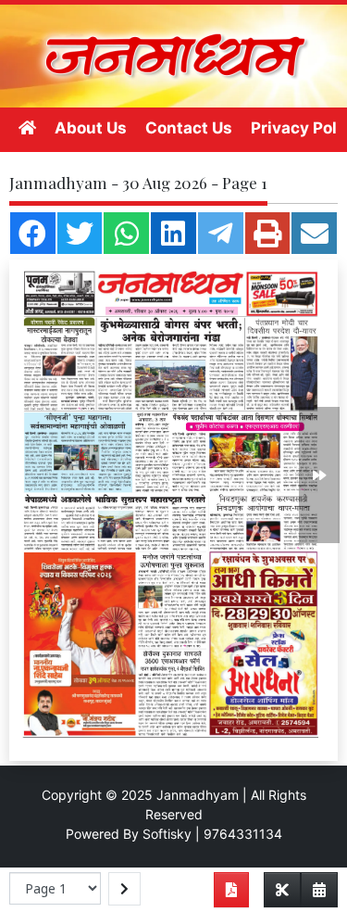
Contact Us (188, 128)
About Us (91, 128)
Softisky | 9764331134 (212, 834)
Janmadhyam (197, 795)
